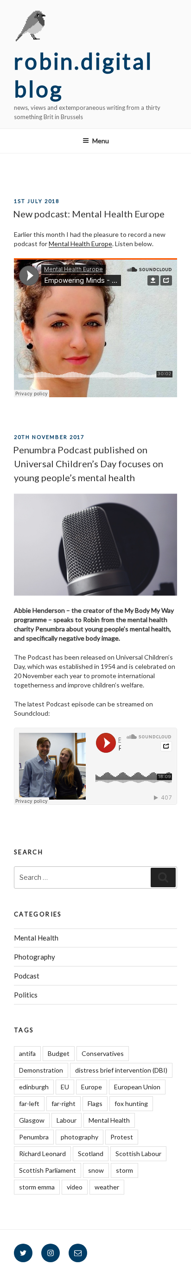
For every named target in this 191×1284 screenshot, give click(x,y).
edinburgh (34, 1087)
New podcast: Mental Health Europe (89, 213)
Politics (26, 995)
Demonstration (41, 1070)
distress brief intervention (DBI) (121, 1070)
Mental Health (36, 938)
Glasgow (32, 1120)
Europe (91, 1087)
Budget (59, 1053)
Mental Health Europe (80, 244)
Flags (95, 1103)
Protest (121, 1137)
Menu (100, 141)
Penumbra (34, 1137)
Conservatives (103, 1053)
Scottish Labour (138, 1153)
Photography (34, 957)
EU (65, 1087)
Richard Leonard (42, 1153)
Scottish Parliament (47, 1170)
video (75, 1187)
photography (79, 1137)
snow (96, 1170)
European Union (137, 1087)
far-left (29, 1103)
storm (124, 1170)
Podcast (26, 976)
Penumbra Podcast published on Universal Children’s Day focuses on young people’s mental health (88, 463)
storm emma (37, 1187)
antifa (27, 1053)
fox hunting (131, 1103)
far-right (63, 1103)
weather (107, 1187)
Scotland (90, 1153)
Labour (66, 1120)
